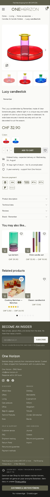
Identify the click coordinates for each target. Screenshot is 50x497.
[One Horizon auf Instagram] (3, 380)
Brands (28, 419)
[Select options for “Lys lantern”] (4, 250)
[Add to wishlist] (45, 150)
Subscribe (41, 340)
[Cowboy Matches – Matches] (13, 287)
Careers (29, 435)
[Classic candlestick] (36, 287)
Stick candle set (36, 255)
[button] (17, 315)
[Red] (6, 141)
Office (4, 407)
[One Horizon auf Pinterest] (13, 380)
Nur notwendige (19, 493)
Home (4, 16)
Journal (29, 430)
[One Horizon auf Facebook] (8, 380)
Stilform (29, 403)
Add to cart (27, 150)
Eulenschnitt (31, 399)
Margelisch (30, 407)
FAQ (3, 435)
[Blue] (15, 141)
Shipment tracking (9, 439)
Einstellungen (32, 493)
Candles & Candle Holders (12, 19)
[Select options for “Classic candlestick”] (27, 296)
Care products (7, 403)
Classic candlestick (36, 300)
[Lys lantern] (13, 241)
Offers (4, 395)
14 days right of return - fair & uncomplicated (24, 165)
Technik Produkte (8, 415)
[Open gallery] (6, 65)
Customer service (8, 430)
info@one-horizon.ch (10, 372)
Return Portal (7, 442)
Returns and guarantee (10, 447)
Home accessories (24, 16)
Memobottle (30, 395)
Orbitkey (29, 391)
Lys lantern (13, 255)
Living (11, 16)
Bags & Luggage (8, 411)
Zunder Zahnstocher (34, 415)
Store (4, 419)
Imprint (29, 442)
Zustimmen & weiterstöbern (25, 488)
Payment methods (9, 451)
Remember (7, 99)
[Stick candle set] (36, 241)
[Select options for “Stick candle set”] (27, 250)
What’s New (6, 391)
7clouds (29, 411)
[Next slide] (46, 79)
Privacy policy (40, 345)
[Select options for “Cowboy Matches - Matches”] (4, 296)
